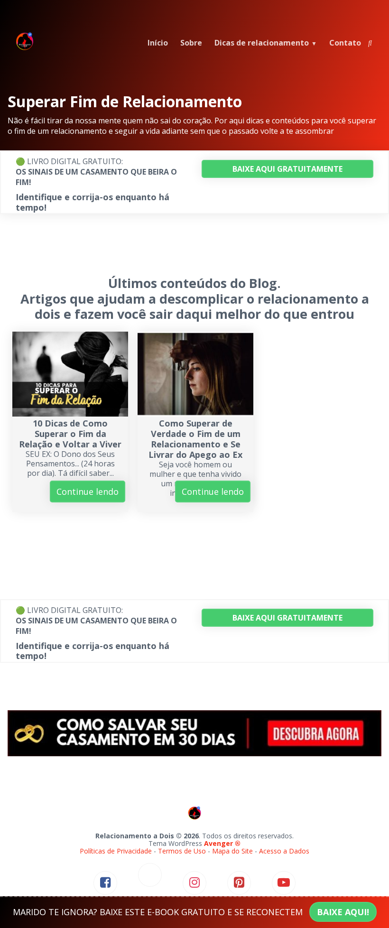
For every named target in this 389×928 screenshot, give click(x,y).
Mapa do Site (232, 850)
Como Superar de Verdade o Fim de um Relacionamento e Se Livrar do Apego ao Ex (195, 439)
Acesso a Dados (284, 850)
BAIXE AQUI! (343, 912)
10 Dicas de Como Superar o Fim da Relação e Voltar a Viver (70, 434)
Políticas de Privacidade (116, 850)
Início (158, 42)
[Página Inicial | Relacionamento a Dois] (24, 48)
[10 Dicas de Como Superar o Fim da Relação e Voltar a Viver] (70, 413)
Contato (345, 42)
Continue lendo (87, 491)
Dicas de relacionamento (261, 42)
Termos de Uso (182, 850)
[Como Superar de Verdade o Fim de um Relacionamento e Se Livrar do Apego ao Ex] (195, 413)
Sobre (191, 42)
